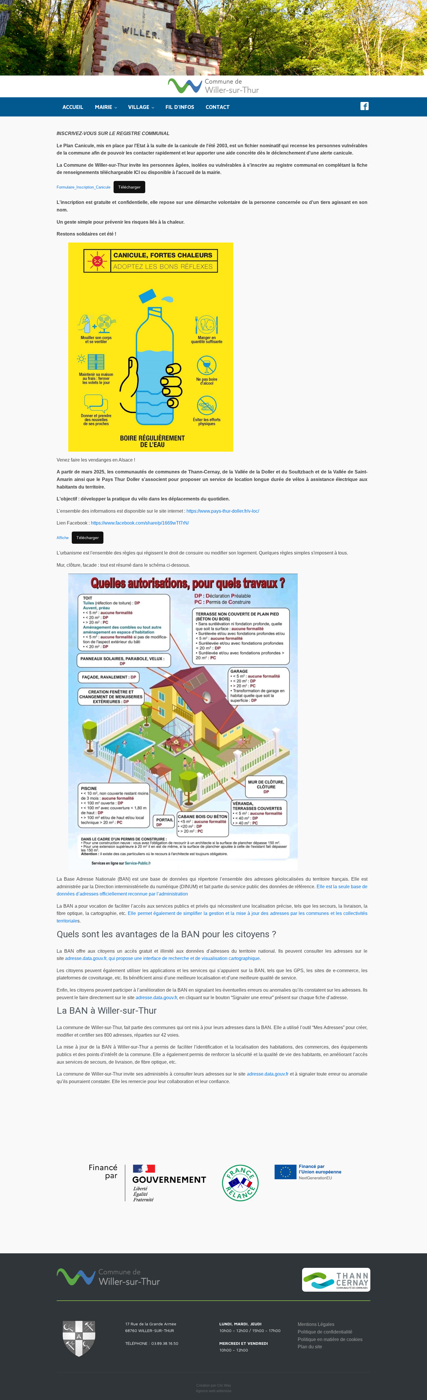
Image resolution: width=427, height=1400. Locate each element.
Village (138, 107)
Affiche (63, 538)
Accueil (72, 107)
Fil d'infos (180, 107)
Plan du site (310, 1346)
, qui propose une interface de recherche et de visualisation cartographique (183, 958)
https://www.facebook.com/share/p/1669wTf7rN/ (140, 522)
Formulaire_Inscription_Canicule (83, 187)
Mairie (103, 107)
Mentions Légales (316, 1324)
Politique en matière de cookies (330, 1339)
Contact (218, 107)
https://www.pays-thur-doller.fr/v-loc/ (222, 511)
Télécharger (129, 187)
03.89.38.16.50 (164, 1343)
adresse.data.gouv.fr (85, 958)
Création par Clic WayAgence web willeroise (214, 1388)
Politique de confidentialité (325, 1331)
